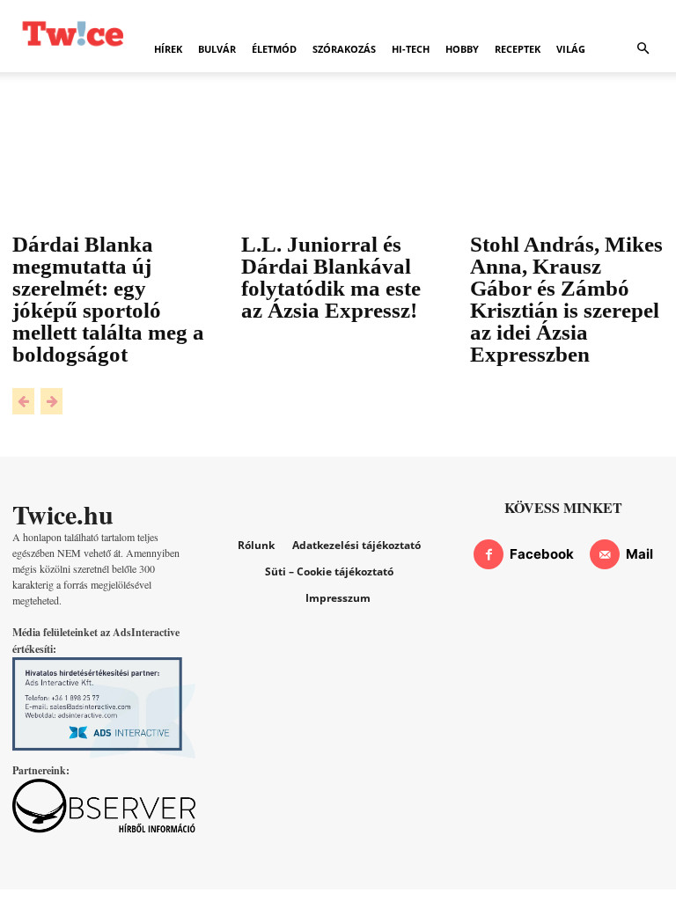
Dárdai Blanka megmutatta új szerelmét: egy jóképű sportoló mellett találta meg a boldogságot (108, 299)
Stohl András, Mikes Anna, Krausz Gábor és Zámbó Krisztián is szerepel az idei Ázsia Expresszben (566, 299)
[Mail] (605, 554)
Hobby (462, 48)
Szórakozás (344, 48)
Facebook (542, 554)
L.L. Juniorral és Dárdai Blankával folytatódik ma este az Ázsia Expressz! (331, 277)
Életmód (274, 48)
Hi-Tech (411, 48)
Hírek (168, 48)
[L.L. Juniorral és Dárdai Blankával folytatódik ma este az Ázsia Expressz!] (338, 176)
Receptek (517, 48)
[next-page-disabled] (51, 401)
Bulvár (217, 48)
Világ (570, 48)
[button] (642, 48)
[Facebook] (488, 554)
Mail (639, 554)
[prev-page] (23, 401)
